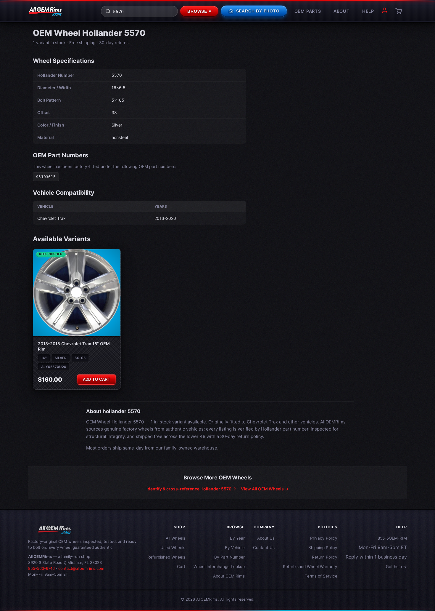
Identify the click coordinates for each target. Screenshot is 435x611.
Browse (199, 11)
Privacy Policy (323, 538)
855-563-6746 (41, 568)
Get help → (396, 566)
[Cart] (398, 11)
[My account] (384, 11)
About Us (266, 538)
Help (368, 11)
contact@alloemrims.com (81, 568)
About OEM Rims (229, 576)
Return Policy (324, 557)
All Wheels (175, 538)
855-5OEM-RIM (392, 538)
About (342, 11)
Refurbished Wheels (166, 557)
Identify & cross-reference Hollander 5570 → (191, 488)
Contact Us (264, 547)
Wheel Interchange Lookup (219, 566)
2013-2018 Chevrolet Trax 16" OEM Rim (74, 346)
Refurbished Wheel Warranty (310, 566)
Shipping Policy (322, 547)
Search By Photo (254, 11)
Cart (181, 566)
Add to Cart (96, 379)
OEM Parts (307, 11)
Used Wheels (172, 547)
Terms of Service (321, 576)
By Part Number (229, 557)
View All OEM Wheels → (265, 488)
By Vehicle (235, 547)
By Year (237, 538)
